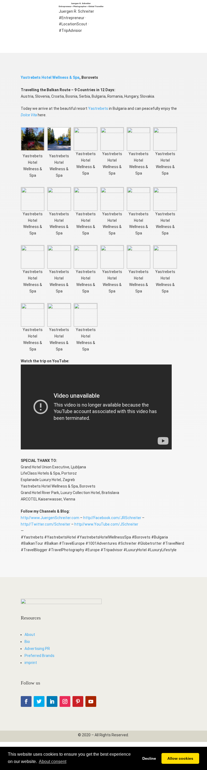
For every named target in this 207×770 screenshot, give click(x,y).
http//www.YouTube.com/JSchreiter (106, 524)
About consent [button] (52, 761)
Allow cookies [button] (180, 758)
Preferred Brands (39, 655)
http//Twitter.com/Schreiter (45, 524)
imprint (31, 662)
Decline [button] (149, 758)
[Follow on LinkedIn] (52, 701)
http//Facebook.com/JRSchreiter (112, 518)
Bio (27, 641)
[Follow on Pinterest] (78, 701)
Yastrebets (98, 108)
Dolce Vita (29, 115)
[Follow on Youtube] (90, 701)
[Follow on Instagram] (65, 701)
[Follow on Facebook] (26, 701)
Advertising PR (37, 648)
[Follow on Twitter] (39, 701)
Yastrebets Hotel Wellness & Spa (50, 77)
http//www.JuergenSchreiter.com (50, 518)
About (30, 634)
